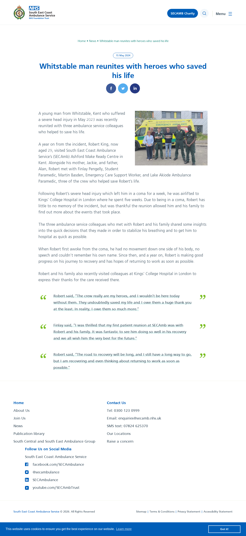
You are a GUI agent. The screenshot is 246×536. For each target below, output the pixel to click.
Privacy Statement (189, 511)
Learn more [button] (124, 529)
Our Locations (119, 434)
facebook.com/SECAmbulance (58, 464)
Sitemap (141, 511)
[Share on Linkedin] (135, 88)
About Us (21, 411)
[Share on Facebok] (111, 88)
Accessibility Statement (218, 511)
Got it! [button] (224, 529)
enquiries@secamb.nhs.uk (139, 418)
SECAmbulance (45, 480)
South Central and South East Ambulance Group (54, 441)
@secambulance (46, 472)
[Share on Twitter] (123, 88)
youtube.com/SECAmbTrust (56, 488)
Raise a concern (120, 441)
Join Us (19, 418)
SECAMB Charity (183, 13)
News (18, 426)
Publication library (28, 434)
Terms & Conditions (162, 511)
